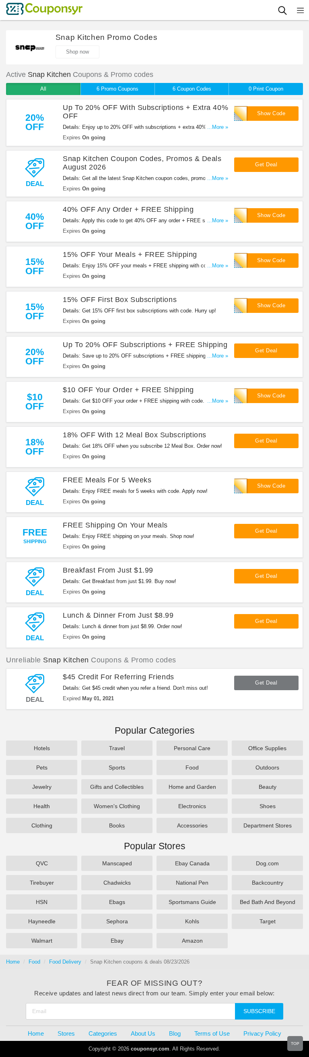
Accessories (192, 825)
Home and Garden (192, 787)
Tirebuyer (42, 882)
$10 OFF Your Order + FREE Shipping (128, 390)
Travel (117, 748)
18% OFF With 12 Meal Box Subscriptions (134, 435)
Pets (41, 767)
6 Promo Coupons (117, 89)
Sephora (117, 921)
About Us (143, 1033)
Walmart (41, 940)
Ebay (117, 940)
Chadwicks (117, 882)
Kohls (192, 921)
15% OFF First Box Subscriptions (120, 300)
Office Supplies (267, 748)
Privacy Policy (262, 1033)
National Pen (192, 882)
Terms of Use (212, 1033)
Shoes (268, 806)
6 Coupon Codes (192, 89)
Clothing (41, 825)
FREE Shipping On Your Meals (115, 525)
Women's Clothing (117, 806)
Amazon (192, 940)
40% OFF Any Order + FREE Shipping (128, 209)
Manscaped (117, 863)
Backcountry (267, 882)
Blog (175, 1033)
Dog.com (267, 863)
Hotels (42, 748)
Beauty (267, 787)
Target (268, 921)
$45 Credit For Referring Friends (118, 677)
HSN (41, 902)
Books (117, 825)
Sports (117, 767)
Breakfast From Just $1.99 (108, 570)
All (43, 89)
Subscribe (259, 1011)
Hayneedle (42, 921)
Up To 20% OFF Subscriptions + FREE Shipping (145, 345)
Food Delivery (65, 962)
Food (192, 767)
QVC (42, 863)
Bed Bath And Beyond (267, 902)
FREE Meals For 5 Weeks (107, 480)
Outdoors (267, 767)
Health (41, 806)
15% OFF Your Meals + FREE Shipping (130, 254)
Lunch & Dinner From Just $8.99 (118, 615)
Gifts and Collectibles (117, 787)
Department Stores (267, 825)
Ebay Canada (192, 863)
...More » (217, 127)
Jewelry (42, 787)
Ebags (117, 902)
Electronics (192, 806)
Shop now (77, 52)
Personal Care (192, 748)
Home (13, 962)
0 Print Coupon (266, 89)
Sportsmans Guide (192, 902)
